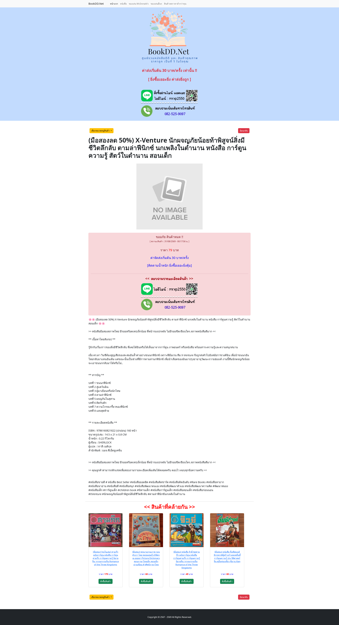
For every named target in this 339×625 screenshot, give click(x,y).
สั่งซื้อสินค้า (105, 581)
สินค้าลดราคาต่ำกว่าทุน (175, 3)
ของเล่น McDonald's (139, 3)
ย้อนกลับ (244, 130)
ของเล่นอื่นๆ (156, 3)
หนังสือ (123, 3)
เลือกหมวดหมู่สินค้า (100, 130)
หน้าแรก (114, 3)
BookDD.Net (96, 3)
